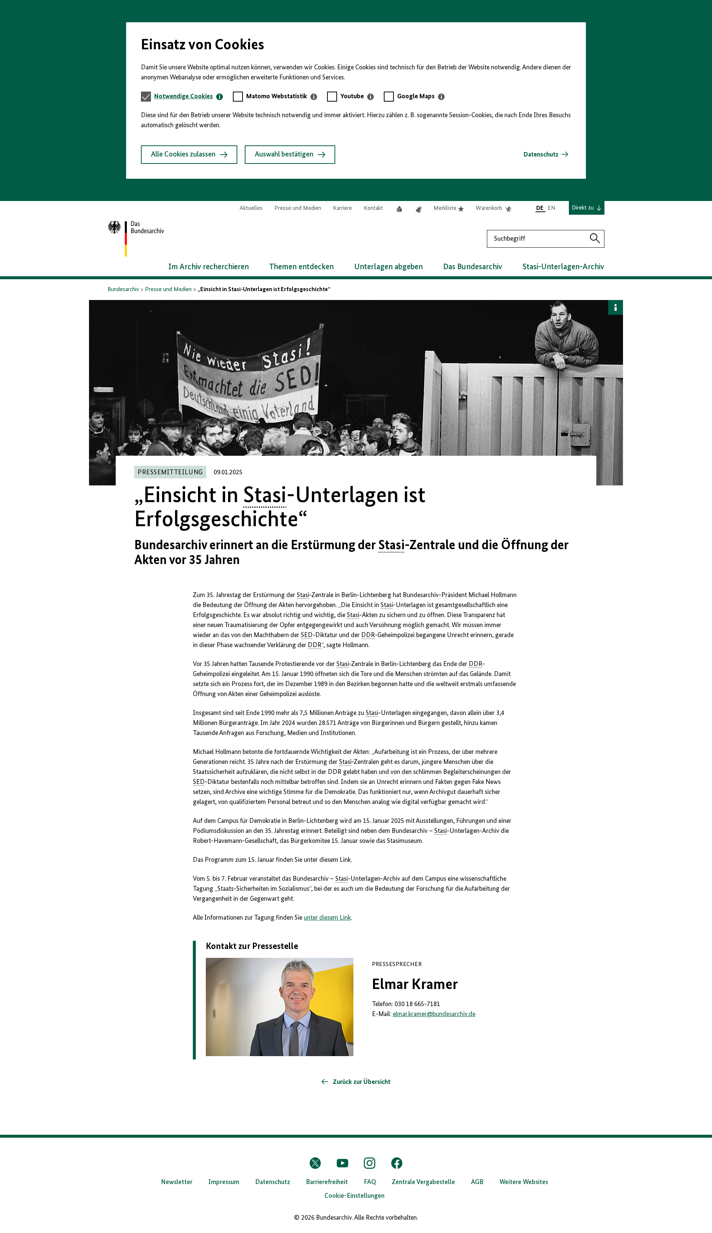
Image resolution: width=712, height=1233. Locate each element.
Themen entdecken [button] (301, 267)
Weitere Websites (524, 1182)
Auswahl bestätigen (284, 154)
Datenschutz (541, 154)
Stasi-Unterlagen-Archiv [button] (563, 267)
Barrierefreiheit (327, 1182)
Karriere (342, 208)
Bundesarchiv (123, 290)
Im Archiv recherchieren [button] (208, 267)
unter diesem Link (327, 917)
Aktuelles (251, 208)
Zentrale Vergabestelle (423, 1182)
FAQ (370, 1182)
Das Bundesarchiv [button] (472, 267)
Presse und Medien (297, 208)
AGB (477, 1182)
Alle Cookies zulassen (183, 154)
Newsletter (176, 1182)
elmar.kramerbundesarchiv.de (434, 1014)
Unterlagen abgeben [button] (388, 267)
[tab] (188, 96)
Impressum (223, 1182)
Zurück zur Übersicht (360, 1082)
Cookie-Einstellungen (354, 1196)
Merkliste (449, 208)
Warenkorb (493, 208)
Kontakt (373, 208)
